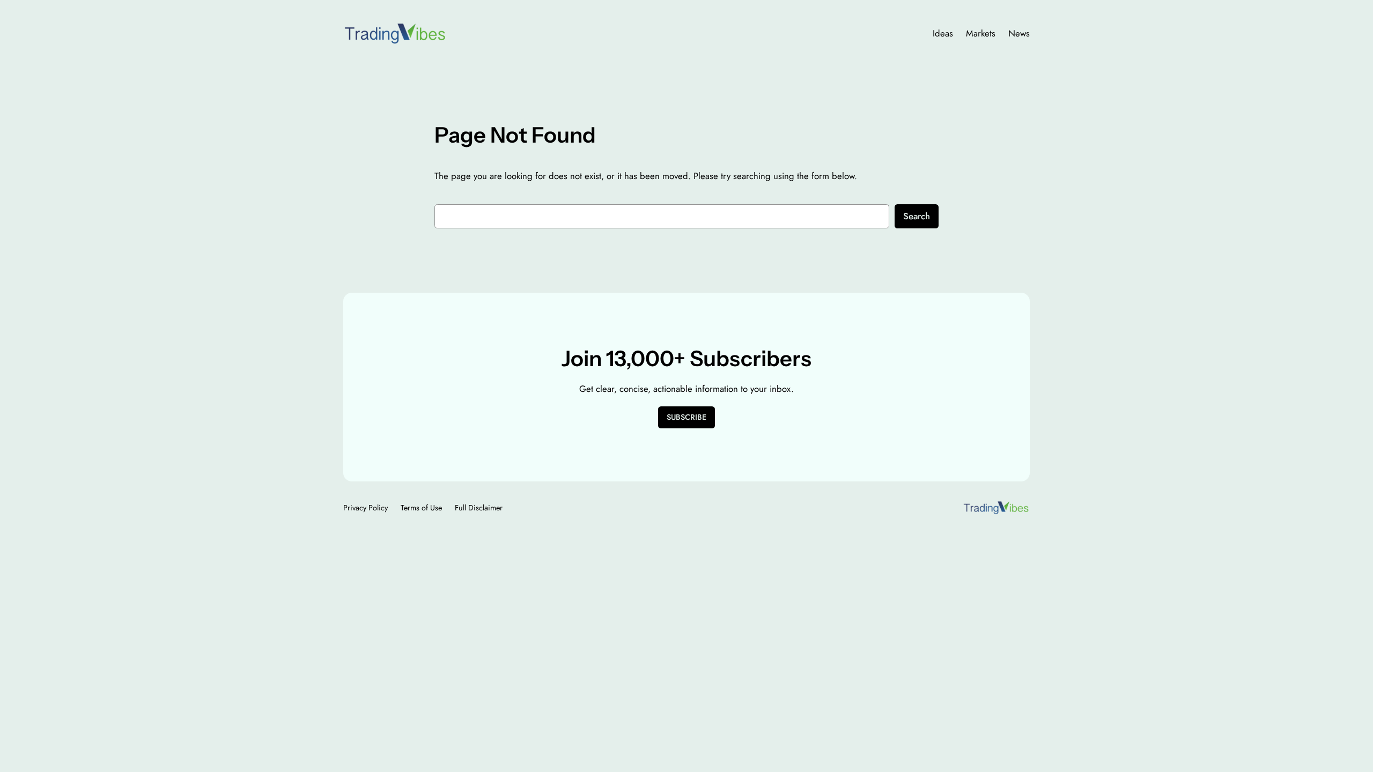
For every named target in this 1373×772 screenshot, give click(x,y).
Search (916, 216)
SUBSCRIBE (686, 417)
